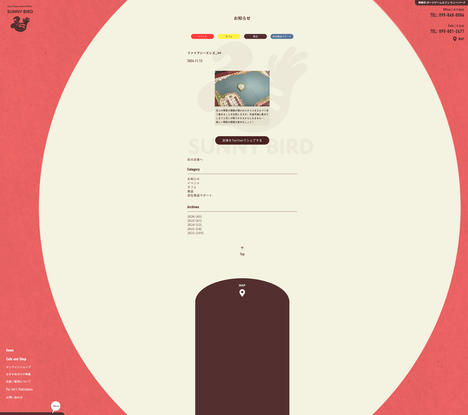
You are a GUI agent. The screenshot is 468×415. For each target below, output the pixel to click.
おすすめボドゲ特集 (18, 374)
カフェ (229, 36)
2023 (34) (194, 229)
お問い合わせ (14, 397)
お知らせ (193, 179)
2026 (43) (194, 216)
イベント (202, 36)
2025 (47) (194, 220)
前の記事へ (195, 159)
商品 (255, 36)
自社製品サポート (282, 36)
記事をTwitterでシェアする (242, 140)
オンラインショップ (18, 367)
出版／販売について (18, 381)
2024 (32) (194, 224)
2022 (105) (195, 233)
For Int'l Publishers (19, 389)
